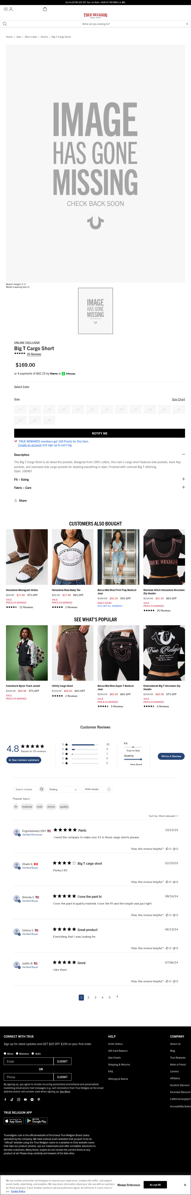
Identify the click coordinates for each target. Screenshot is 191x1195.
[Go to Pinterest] (38, 1099)
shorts (44, 36)
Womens (24, 1053)
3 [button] (95, 998)
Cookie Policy (18, 1191)
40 (164, 409)
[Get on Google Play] (37, 1120)
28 (35, 409)
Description (21, 454)
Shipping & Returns (119, 1064)
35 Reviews (34, 354)
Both (38, 1053)
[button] (187, 23)
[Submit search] (4, 23)
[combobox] (63, 789)
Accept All (155, 1184)
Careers (174, 1071)
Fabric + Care (22, 487)
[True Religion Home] (95, 16)
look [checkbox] (39, 807)
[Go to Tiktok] (11, 1099)
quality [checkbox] (64, 807)
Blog (172, 1050)
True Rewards (177, 1057)
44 (20, 420)
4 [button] (103, 998)
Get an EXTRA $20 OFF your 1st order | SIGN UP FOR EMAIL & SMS (95, 2)
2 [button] (88, 998)
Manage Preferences (129, 1184)
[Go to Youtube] (25, 1099)
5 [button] (110, 998)
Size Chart (178, 399)
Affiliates (175, 1078)
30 (63, 409)
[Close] (185, 1185)
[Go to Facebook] (5, 1099)
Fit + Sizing (21, 479)
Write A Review (171, 756)
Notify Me (99, 433)
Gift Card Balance (118, 1050)
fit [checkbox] (16, 807)
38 (150, 409)
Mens (10, 1053)
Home (9, 36)
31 (78, 409)
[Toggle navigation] (6, 9)
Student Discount (180, 1085)
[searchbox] (25, 789)
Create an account (30, 445)
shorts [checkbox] (51, 807)
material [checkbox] (27, 807)
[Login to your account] (11, 9)
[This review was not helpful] (174, 849)
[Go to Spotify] (32, 1099)
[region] (95, 1185)
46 (35, 420)
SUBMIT (62, 1061)
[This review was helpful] (167, 849)
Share (23, 500)
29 (49, 409)
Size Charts (114, 1057)
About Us (175, 1043)
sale (18, 36)
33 (107, 409)
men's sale (31, 36)
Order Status (115, 1043)
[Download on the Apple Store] (14, 1120)
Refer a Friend (178, 1064)
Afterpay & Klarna (118, 1078)
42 (178, 409)
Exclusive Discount (180, 1092)
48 (49, 420)
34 (121, 409)
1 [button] (81, 998)
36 (135, 409)
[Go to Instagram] (18, 1099)
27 (20, 409)
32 (92, 409)
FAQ (110, 1071)
